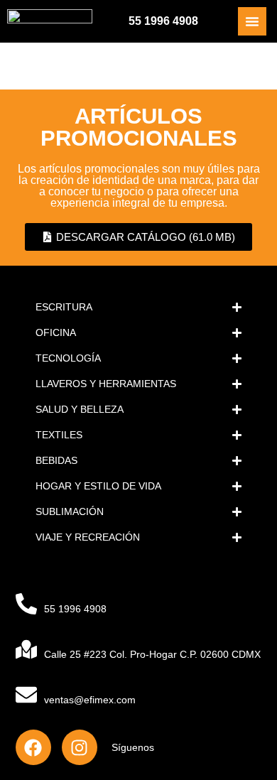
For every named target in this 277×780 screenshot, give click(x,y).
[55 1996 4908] (26, 603)
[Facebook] (33, 747)
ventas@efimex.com (90, 699)
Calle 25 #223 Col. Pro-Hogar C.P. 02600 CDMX (152, 654)
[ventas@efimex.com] (26, 694)
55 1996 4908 (163, 21)
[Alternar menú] (252, 21)
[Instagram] (79, 747)
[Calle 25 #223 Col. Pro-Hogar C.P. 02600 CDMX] (26, 649)
